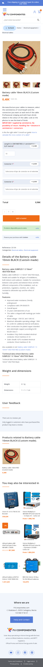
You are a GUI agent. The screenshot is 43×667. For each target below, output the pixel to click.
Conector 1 (12, 163)
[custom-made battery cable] (21, 57)
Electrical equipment (31, 28)
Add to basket (21, 218)
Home (19, 28)
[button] (4, 9)
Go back (11, 28)
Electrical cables (7, 33)
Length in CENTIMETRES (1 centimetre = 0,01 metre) (19, 144)
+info (37, 228)
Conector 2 (12, 181)
